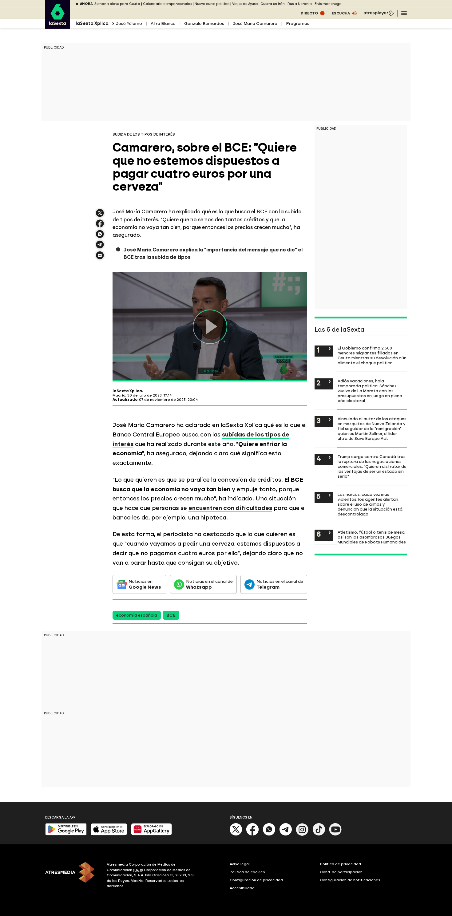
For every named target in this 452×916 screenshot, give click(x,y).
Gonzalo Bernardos (204, 23)
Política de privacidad (340, 864)
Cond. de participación (341, 872)
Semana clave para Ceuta (117, 4)
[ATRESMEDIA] (72, 876)
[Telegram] (285, 834)
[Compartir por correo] (100, 258)
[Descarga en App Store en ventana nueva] (108, 834)
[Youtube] (335, 834)
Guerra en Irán (272, 4)
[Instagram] (302, 834)
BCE (171, 615)
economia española (136, 615)
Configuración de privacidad (256, 880)
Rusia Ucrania (299, 4)
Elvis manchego (328, 4)
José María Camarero (255, 23)
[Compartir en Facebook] (100, 226)
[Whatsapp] (269, 834)
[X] (100, 215)
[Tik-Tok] (318, 834)
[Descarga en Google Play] (66, 834)
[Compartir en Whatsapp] (100, 236)
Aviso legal (240, 864)
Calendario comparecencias (167, 4)
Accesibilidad (242, 888)
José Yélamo (129, 23)
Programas (297, 23)
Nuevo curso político (212, 4)
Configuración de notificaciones (350, 880)
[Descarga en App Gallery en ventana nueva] (151, 834)
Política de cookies (247, 872)
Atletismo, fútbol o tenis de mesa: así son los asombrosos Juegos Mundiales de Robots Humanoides (372, 537)
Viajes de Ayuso (245, 4)
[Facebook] (252, 834)
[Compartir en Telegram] (100, 247)
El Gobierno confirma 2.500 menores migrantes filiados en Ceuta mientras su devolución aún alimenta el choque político (372, 355)
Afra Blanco (163, 23)
